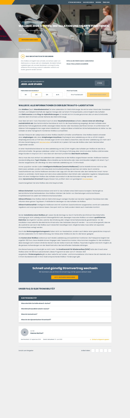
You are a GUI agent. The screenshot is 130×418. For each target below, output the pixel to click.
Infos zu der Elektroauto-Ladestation (80, 61)
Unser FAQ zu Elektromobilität (77, 64)
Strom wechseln (74, 2)
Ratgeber (22, 49)
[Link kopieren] (109, 350)
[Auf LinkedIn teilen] (97, 350)
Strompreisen (87, 179)
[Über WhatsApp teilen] (101, 350)
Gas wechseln (88, 2)
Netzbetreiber (44, 142)
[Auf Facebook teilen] (93, 350)
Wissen (98, 2)
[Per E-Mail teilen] (105, 350)
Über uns (106, 2)
